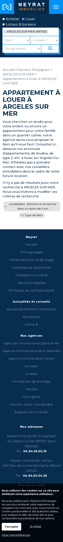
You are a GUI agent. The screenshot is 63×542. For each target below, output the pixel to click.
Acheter (12, 19)
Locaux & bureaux (20, 24)
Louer (29, 19)
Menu (56, 7)
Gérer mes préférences (16, 535)
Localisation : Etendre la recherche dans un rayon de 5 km (32, 206)
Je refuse (35, 526)
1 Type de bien (33, 215)
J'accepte (11, 526)
